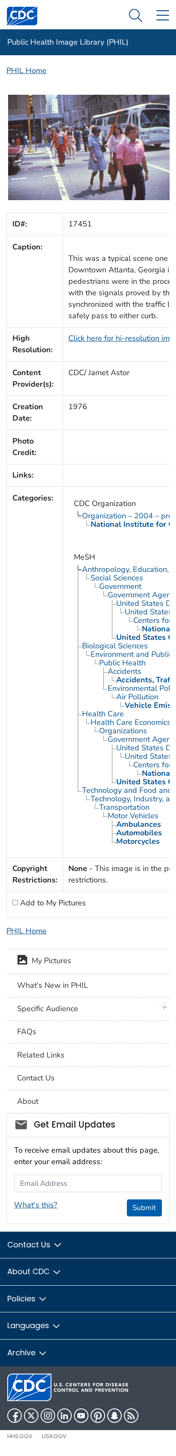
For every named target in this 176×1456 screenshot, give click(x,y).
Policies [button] (22, 1298)
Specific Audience (47, 1009)
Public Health (122, 663)
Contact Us (36, 1078)
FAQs (26, 1031)
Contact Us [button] (30, 1244)
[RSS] (131, 1415)
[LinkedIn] (64, 1415)
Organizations (123, 731)
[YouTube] (81, 1415)
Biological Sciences (115, 646)
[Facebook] (14, 1415)
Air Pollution (137, 697)
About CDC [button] (29, 1271)
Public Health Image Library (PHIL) (68, 42)
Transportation (124, 807)
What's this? (35, 1205)
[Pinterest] (98, 1415)
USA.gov (54, 1436)
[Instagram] (48, 1415)
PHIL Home (26, 70)
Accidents (124, 671)
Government (120, 586)
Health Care (103, 714)
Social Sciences (117, 578)
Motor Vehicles (133, 816)
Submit (144, 1208)
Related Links (41, 1055)
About (27, 1101)
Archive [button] (22, 1352)
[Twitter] (31, 1415)
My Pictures (49, 961)
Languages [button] (29, 1325)
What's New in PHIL (52, 985)
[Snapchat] (114, 1415)
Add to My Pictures (52, 903)
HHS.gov (19, 1436)
